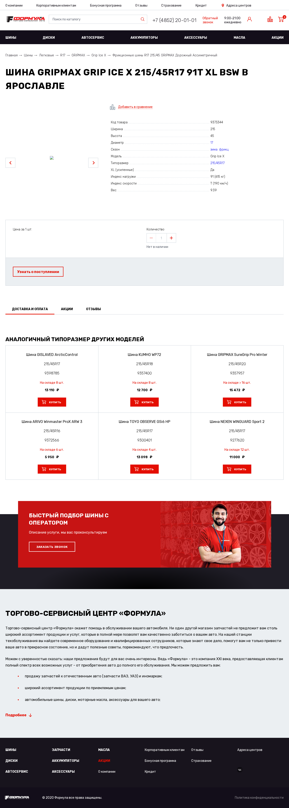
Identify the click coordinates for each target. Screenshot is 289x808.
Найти (143, 19)
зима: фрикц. (219, 149)
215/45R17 (217, 163)
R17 (62, 55)
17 (211, 143)
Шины (10, 38)
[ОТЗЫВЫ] (144, 326)
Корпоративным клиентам (56, 5)
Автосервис (93, 38)
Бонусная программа (105, 5)
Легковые (46, 55)
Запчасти (61, 750)
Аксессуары (195, 38)
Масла (239, 38)
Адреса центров (238, 5)
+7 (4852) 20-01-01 (174, 20)
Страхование (171, 5)
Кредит (201, 5)
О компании (14, 5)
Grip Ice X (98, 55)
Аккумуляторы (144, 38)
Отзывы (141, 5)
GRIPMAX (78, 55)
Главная (11, 55)
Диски (49, 38)
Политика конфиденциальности (259, 798)
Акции (278, 38)
